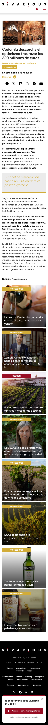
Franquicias (39, 677)
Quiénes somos (23, 685)
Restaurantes (7, 677)
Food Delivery (36, 679)
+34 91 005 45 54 (13, 662)
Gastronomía (22, 679)
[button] (7, 84)
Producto (20, 671)
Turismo (11, 679)
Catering (28, 677)
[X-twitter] (14, 692)
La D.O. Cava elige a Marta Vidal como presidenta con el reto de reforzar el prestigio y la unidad (23, 451)
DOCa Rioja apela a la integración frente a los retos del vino (24, 538)
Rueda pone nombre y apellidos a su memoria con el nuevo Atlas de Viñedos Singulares (23, 494)
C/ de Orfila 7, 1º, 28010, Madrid (24, 658)
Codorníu (6, 77)
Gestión (16, 376)
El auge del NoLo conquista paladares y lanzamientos (20, 626)
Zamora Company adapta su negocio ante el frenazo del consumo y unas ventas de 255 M (22, 362)
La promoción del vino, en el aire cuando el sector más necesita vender (23, 320)
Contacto (10, 685)
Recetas (30, 671)
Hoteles (19, 677)
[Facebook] (20, 692)
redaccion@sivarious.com (31, 662)
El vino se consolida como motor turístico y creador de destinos (24, 409)
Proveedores (9, 67)
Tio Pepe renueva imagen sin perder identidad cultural (21, 583)
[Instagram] (26, 692)
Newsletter (37, 685)
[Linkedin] (32, 692)
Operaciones (21, 668)
